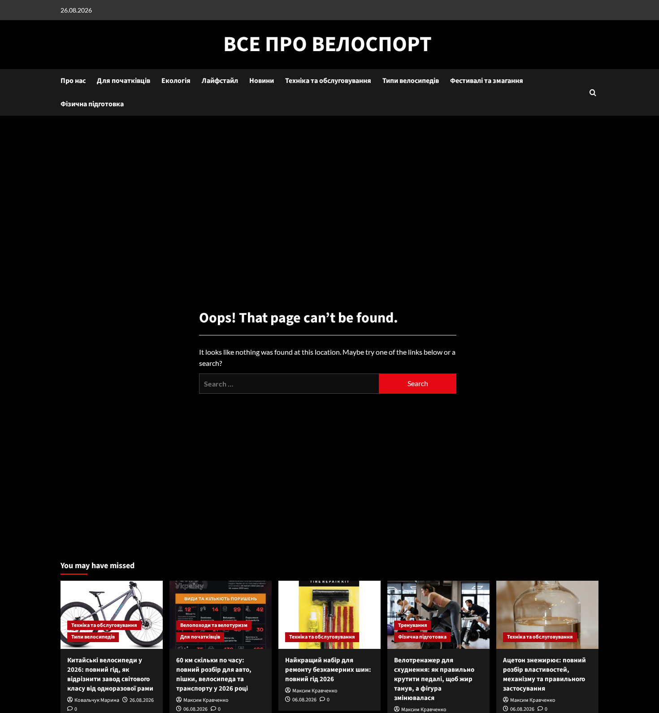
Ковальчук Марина (96, 700)
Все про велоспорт (327, 44)
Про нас (73, 81)
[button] (592, 92)
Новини (261, 81)
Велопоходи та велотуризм (213, 625)
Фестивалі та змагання (486, 81)
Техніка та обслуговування (328, 81)
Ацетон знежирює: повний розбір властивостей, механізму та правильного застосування (544, 674)
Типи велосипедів (410, 81)
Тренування (412, 625)
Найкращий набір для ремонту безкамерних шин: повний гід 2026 (328, 670)
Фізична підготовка (92, 104)
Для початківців (123, 81)
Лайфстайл (220, 81)
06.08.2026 (195, 709)
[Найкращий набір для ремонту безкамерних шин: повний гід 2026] (329, 615)
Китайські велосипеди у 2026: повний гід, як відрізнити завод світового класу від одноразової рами (110, 674)
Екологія (176, 81)
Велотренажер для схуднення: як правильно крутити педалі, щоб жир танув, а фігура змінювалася (434, 679)
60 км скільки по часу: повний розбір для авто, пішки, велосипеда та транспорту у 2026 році (213, 674)
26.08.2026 (142, 700)
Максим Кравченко (206, 700)
